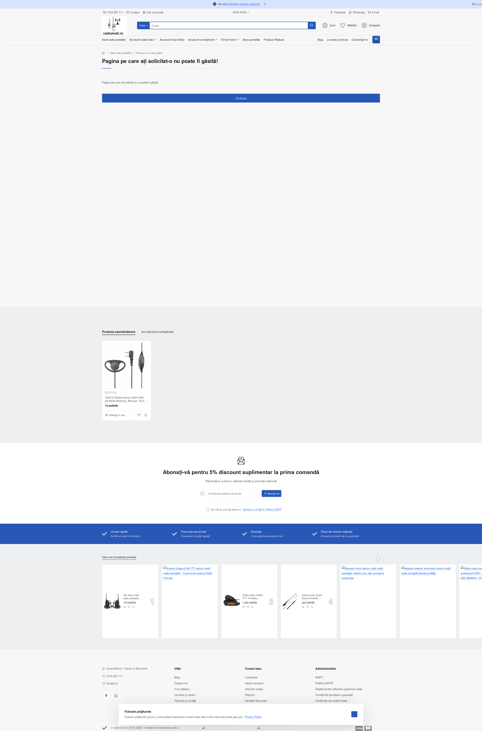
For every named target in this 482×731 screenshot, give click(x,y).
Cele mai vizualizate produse (119, 557)
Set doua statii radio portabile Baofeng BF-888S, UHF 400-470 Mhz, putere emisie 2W (133, 597)
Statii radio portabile (121, 53)
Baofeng (111, 392)
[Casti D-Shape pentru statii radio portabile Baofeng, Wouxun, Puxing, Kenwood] (126, 365)
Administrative (325, 669)
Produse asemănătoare (118, 332)
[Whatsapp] (116, 695)
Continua (241, 98)
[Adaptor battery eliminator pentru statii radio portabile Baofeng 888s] (427, 592)
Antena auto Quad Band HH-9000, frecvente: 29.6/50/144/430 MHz (312, 597)
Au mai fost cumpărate (157, 332)
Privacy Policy (253, 717)
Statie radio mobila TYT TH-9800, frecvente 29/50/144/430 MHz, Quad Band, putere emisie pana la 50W (252, 597)
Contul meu (253, 669)
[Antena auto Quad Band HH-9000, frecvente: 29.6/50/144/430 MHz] (290, 601)
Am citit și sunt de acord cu (245, 509)
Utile (177, 669)
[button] (115, 415)
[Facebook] (106, 695)
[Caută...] (311, 25)
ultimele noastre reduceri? (245, 4)
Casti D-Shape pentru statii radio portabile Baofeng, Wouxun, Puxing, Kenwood (126, 399)
